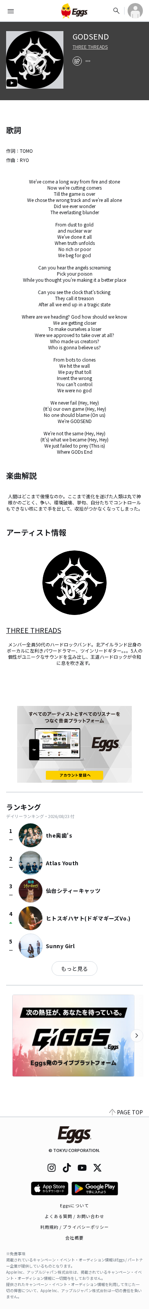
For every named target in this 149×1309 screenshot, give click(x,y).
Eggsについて (74, 1205)
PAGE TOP (130, 1112)
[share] (77, 61)
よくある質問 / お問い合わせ (75, 1216)
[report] (87, 61)
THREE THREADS (90, 47)
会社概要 (74, 1238)
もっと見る (74, 968)
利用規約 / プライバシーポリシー (74, 1227)
